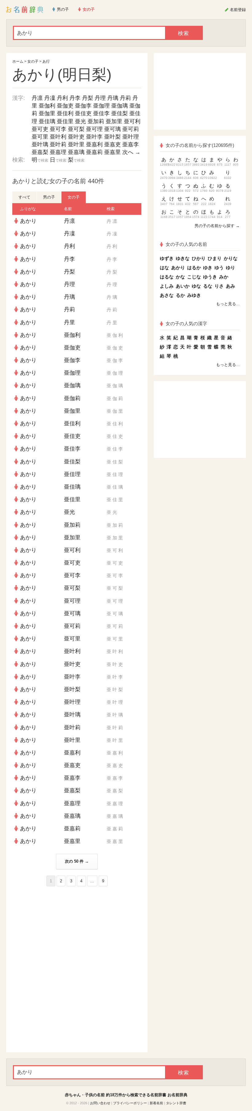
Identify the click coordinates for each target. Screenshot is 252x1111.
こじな (194, 276)
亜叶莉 (58, 144)
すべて (24, 197)
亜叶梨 (112, 137)
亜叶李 (94, 137)
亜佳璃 (47, 121)
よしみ (167, 286)
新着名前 (156, 1103)
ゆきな (183, 258)
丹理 (100, 98)
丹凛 (37, 98)
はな (164, 267)
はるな (167, 276)
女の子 (32, 61)
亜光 (80, 121)
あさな (167, 295)
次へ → (131, 152)
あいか (183, 286)
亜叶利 (58, 137)
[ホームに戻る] (25, 9)
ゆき (207, 267)
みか (223, 276)
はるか (194, 267)
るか (180, 295)
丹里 (69, 322)
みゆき (194, 295)
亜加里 (114, 121)
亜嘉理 (58, 152)
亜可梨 (76, 129)
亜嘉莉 (94, 152)
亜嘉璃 (76, 152)
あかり (28, 221)
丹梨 (87, 98)
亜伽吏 (65, 106)
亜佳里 (65, 121)
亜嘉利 (94, 144)
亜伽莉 (72, 398)
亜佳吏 (83, 113)
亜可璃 (112, 129)
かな (180, 276)
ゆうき (210, 276)
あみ (230, 286)
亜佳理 (72, 474)
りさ (219, 286)
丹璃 (112, 98)
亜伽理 (101, 106)
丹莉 (125, 98)
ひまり (215, 258)
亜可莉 (130, 129)
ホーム (17, 61)
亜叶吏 (76, 137)
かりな (231, 258)
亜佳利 (65, 113)
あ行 (46, 61)
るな (207, 286)
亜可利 (132, 121)
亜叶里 (76, 144)
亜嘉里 (112, 152)
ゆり (230, 267)
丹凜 (49, 98)
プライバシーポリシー (130, 1103)
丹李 (75, 98)
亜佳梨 (119, 113)
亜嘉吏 (112, 144)
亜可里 (40, 137)
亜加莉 (96, 121)
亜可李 (58, 129)
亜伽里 (47, 113)
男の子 (49, 197)
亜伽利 (47, 106)
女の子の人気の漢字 (186, 323)
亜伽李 (83, 106)
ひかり (199, 258)
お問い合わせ (100, 1103)
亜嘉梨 (40, 152)
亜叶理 (130, 137)
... (92, 881)
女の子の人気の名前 (186, 244)
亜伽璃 (119, 106)
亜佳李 (101, 113)
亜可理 (94, 129)
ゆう (219, 267)
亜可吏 (40, 129)
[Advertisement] (77, 930)
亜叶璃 (40, 144)
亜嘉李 (130, 144)
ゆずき (167, 258)
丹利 (62, 98)
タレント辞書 (176, 1103)
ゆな (196, 286)
